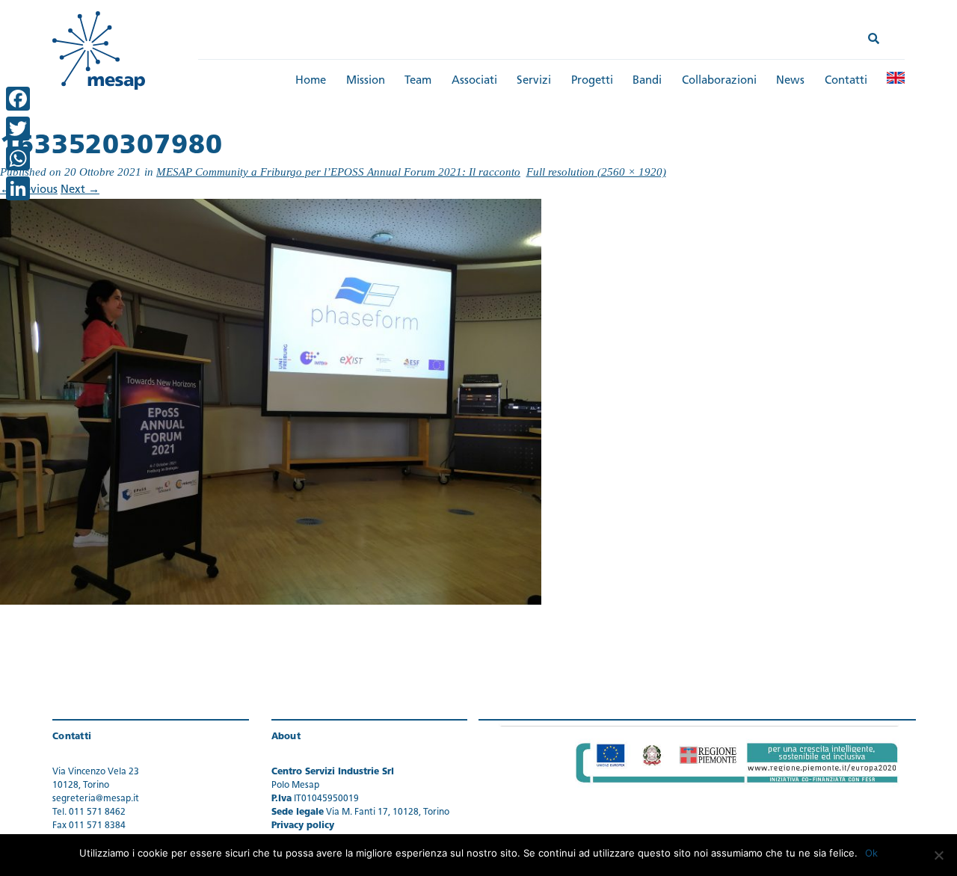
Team (417, 81)
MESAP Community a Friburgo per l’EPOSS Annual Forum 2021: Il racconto (338, 172)
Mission (365, 81)
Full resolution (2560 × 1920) (596, 172)
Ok (871, 853)
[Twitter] (18, 129)
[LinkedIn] (18, 188)
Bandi (647, 81)
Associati (474, 81)
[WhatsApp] (18, 158)
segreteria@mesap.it (95, 799)
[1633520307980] (270, 402)
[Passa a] (896, 78)
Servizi (534, 81)
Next (80, 190)
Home (310, 81)
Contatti (846, 81)
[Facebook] (18, 99)
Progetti (592, 81)
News (790, 81)
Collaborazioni (719, 81)
